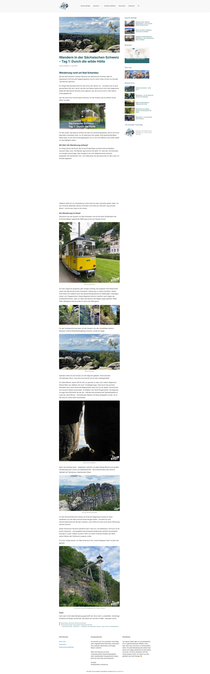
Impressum (62, 644)
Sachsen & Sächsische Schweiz (77, 623)
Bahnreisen (132, 6)
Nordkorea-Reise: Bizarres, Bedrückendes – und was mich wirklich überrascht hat (144, 23)
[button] (138, 6)
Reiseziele (96, 6)
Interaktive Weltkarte (110, 6)
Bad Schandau (69, 624)
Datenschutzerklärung (66, 647)
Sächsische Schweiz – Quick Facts (70, 626)
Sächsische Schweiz (86, 624)
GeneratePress (119, 671)
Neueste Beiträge (85, 6)
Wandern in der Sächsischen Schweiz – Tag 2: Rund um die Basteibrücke (100, 626)
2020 (62, 624)
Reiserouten (122, 6)
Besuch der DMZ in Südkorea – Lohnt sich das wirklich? (144, 30)
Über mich (62, 641)
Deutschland (64, 623)
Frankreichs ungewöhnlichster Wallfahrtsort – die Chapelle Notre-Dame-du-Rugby (145, 38)
